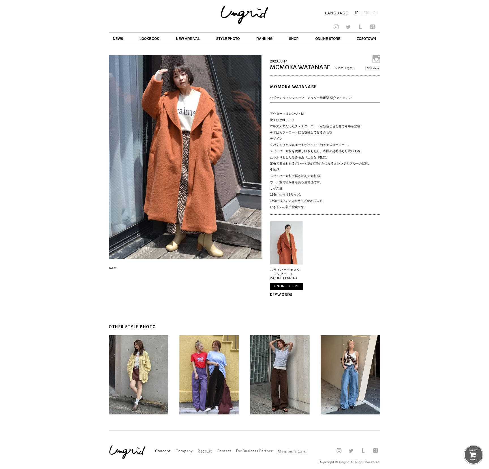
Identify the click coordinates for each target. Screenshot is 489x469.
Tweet (112, 267)
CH (376, 13)
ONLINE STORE (327, 39)
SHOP (294, 39)
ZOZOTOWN (366, 39)
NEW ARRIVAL (188, 39)
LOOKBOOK (149, 39)
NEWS (118, 39)
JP (356, 13)
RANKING (264, 39)
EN (366, 13)
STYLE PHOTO (228, 39)
